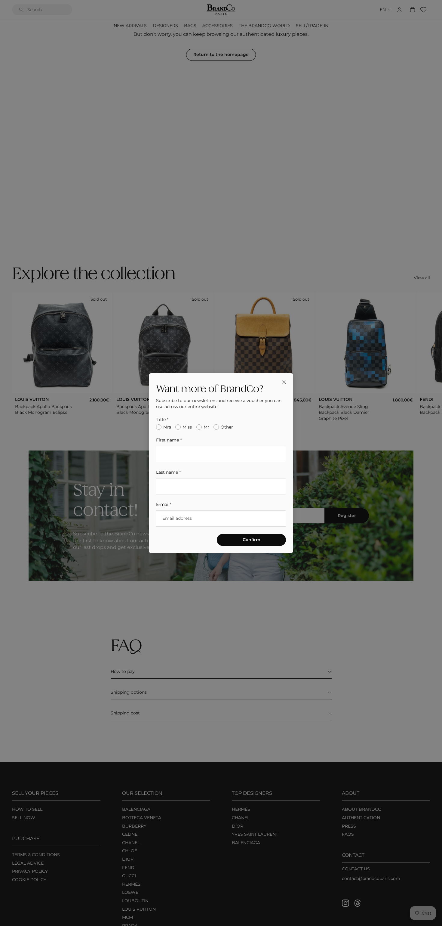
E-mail (163, 504)
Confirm (251, 539)
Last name (168, 472)
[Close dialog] (284, 382)
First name (169, 440)
